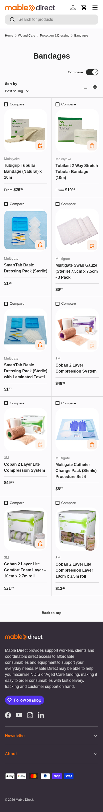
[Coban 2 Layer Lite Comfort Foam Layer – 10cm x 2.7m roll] (25, 529)
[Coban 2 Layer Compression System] (77, 330)
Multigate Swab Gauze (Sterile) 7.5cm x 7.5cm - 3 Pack (77, 271)
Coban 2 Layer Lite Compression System (24, 467)
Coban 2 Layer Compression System (76, 368)
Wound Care (26, 35)
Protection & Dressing (55, 35)
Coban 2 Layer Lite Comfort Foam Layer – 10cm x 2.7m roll (25, 570)
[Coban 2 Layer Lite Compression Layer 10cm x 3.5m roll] (77, 529)
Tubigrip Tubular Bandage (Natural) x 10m (23, 171)
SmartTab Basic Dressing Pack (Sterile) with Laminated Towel (25, 371)
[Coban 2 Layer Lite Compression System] (25, 429)
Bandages (81, 35)
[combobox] (51, 20)
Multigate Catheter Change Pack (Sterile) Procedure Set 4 (76, 470)
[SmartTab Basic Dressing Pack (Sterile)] (25, 230)
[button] (84, 7)
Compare (75, 72)
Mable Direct (24, 799)
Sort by (11, 84)
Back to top (52, 613)
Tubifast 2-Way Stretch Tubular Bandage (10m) (77, 172)
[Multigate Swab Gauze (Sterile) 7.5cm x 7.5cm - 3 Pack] (77, 230)
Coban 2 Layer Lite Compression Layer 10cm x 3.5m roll (74, 570)
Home (9, 35)
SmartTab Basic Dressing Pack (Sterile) (25, 268)
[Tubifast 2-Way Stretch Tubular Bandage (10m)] (77, 130)
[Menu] (95, 7)
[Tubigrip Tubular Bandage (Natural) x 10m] (25, 130)
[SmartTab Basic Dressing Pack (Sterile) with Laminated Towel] (25, 330)
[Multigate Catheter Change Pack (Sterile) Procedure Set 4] (77, 429)
